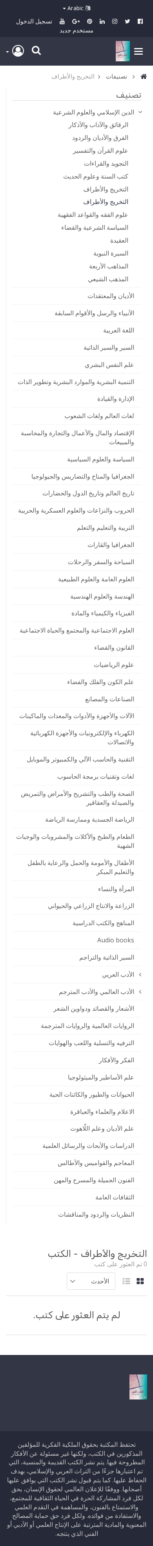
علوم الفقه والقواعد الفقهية (93, 214)
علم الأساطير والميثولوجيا (101, 1077)
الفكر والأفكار (116, 1060)
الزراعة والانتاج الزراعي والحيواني (91, 905)
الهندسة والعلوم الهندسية (102, 596)
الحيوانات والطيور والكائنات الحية (91, 1094)
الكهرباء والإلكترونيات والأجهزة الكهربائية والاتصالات (82, 737)
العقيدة (119, 240)
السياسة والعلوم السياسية (100, 459)
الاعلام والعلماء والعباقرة (102, 1111)
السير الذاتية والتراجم (106, 957)
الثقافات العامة (114, 1197)
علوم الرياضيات (114, 664)
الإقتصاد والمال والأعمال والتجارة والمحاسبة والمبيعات (77, 437)
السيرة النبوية (110, 253)
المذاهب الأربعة (108, 266)
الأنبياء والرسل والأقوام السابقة (94, 313)
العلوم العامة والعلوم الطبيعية (96, 579)
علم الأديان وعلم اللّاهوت (102, 1128)
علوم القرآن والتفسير (100, 150)
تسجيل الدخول (34, 21)
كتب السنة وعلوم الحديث (95, 176)
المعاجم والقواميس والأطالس (96, 1162)
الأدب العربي (118, 974)
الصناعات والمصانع (109, 699)
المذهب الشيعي (108, 279)
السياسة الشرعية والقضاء (94, 227)
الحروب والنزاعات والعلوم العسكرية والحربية (76, 510)
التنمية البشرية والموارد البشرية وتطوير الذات (76, 381)
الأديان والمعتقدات (110, 295)
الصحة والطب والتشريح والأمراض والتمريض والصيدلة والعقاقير (77, 798)
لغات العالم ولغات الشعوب (99, 415)
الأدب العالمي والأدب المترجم (96, 991)
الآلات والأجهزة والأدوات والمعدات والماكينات (76, 715)
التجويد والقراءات (106, 163)
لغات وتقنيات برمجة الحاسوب (95, 776)
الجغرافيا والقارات (110, 544)
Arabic (76, 8)
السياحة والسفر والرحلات (101, 562)
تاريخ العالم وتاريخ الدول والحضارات (88, 493)
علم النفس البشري (109, 364)
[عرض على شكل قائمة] (126, 1281)
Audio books (115, 940)
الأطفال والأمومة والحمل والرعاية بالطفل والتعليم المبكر (80, 867)
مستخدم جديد (76, 30)
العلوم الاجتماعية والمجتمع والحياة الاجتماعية (77, 630)
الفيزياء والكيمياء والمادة (102, 613)
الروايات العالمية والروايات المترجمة (87, 1025)
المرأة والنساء (116, 889)
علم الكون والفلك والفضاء (100, 681)
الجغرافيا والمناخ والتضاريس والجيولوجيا (82, 476)
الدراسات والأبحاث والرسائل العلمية (88, 1145)
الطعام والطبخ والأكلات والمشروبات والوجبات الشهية (75, 841)
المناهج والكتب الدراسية (103, 923)
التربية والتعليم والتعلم (105, 527)
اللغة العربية (118, 330)
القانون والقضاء (114, 647)
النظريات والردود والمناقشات (96, 1214)
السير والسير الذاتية (109, 347)
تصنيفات (116, 76)
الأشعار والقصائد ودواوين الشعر (93, 1008)
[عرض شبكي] (140, 1281)
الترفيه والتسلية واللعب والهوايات (91, 1042)
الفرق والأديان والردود (100, 137)
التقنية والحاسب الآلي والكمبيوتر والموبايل (80, 759)
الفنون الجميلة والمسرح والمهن (94, 1180)
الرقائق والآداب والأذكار (98, 124)
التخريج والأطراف (105, 189)
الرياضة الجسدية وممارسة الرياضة (89, 819)
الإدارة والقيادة (115, 398)
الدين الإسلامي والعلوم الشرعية (93, 112)
